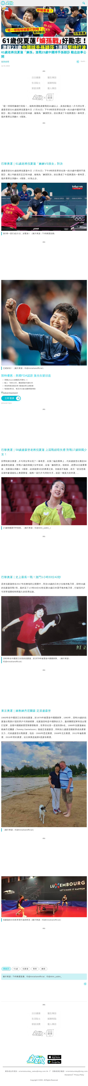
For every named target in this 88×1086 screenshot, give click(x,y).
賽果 (35, 969)
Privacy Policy (79, 1075)
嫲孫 (43, 969)
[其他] (78, 63)
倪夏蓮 (25, 969)
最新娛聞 (5, 62)
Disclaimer (68, 1075)
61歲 (16, 969)
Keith (83, 61)
